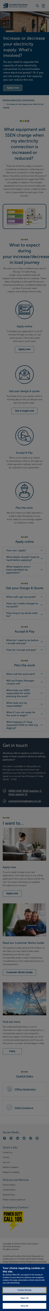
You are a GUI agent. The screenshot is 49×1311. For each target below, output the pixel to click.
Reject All (24, 1298)
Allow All (24, 1306)
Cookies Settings (24, 1290)
